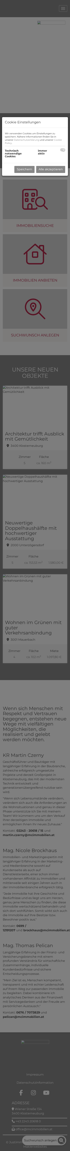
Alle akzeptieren (51, 169)
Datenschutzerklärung (26, 139)
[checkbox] (62, 149)
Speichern (24, 169)
